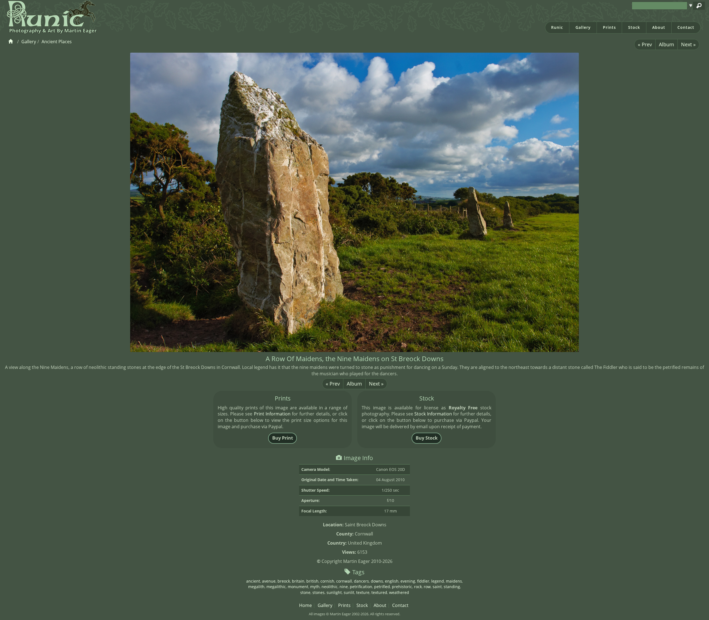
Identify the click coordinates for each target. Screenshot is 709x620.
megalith (256, 586)
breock (284, 581)
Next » (688, 44)
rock (418, 586)
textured (379, 592)
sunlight (334, 592)
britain (298, 581)
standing (452, 586)
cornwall (344, 581)
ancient (253, 581)
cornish (327, 581)
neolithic (330, 586)
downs (377, 581)
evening (407, 581)
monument (298, 586)
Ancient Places (57, 42)
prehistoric (402, 586)
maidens (454, 581)
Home (305, 605)
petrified (382, 586)
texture (362, 592)
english (392, 581)
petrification (361, 586)
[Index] (11, 42)
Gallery (583, 27)
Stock (634, 27)
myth (315, 586)
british (312, 581)
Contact (685, 27)
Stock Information (433, 414)
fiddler (423, 581)
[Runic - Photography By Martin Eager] (50, 13)
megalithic (276, 586)
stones (318, 592)
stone (305, 592)
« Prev (645, 44)
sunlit (349, 592)
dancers (361, 581)
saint (437, 586)
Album (666, 44)
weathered (399, 592)
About (658, 27)
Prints (609, 27)
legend (437, 581)
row (427, 586)
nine (344, 586)
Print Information (272, 414)
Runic (557, 27)
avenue (269, 581)
